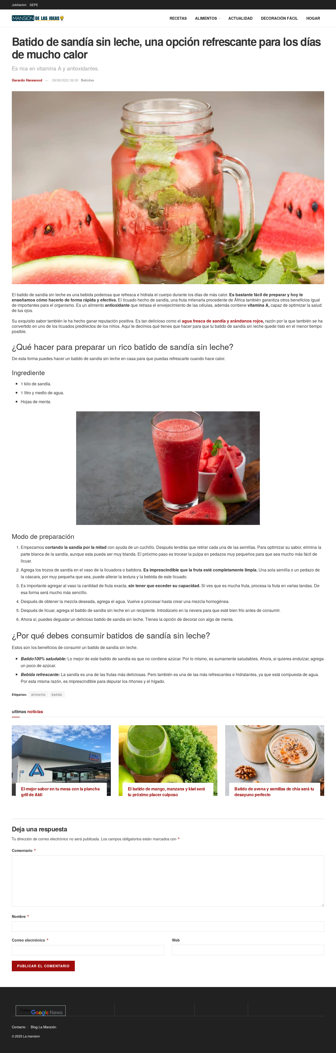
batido (57, 694)
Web (176, 940)
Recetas (178, 18)
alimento (38, 694)
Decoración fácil (279, 18)
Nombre (20, 916)
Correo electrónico (30, 940)
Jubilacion (19, 4)
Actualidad (240, 18)
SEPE (34, 4)
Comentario (24, 850)
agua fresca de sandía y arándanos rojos (222, 321)
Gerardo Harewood (27, 80)
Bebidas (87, 80)
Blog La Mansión (43, 1026)
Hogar (313, 18)
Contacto (18, 1026)
